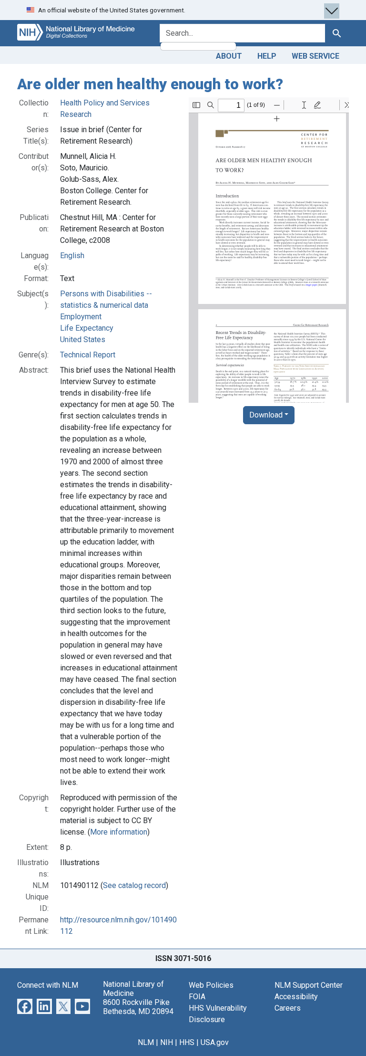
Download (266, 414)
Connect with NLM (47, 985)
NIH (166, 1042)
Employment (81, 316)
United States (82, 339)
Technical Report (87, 354)
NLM (146, 1042)
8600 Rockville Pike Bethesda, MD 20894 (138, 1007)
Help (266, 56)
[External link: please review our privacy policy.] (24, 1005)
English (72, 255)
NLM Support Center (308, 985)
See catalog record (134, 885)
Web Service (315, 56)
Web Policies (211, 985)
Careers (287, 1008)
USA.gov (215, 1042)
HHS (186, 1042)
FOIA (197, 996)
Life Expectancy (86, 328)
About (229, 56)
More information (118, 831)
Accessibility (296, 996)
